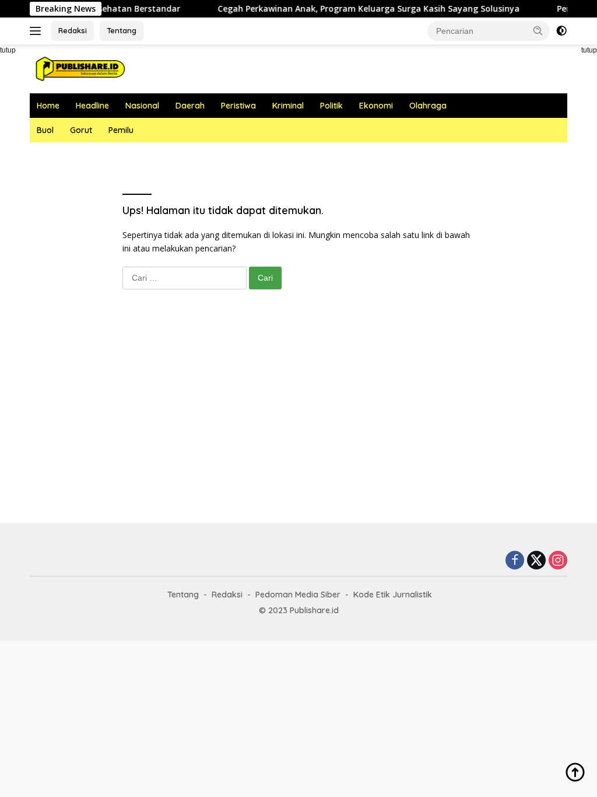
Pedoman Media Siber (297, 594)
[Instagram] (558, 561)
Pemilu (121, 130)
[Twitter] (536, 561)
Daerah (190, 105)
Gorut (81, 130)
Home (48, 105)
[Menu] (37, 31)
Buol (45, 130)
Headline (92, 105)
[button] (538, 30)
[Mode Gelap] (561, 31)
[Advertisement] (298, 417)
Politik (331, 105)
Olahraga (428, 105)
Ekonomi (376, 105)
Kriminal (288, 105)
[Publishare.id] (79, 68)
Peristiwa (238, 105)
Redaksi (72, 30)
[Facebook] (514, 561)
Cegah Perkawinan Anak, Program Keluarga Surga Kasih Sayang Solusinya (357, 9)
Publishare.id (314, 610)
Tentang (121, 30)
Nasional (142, 105)
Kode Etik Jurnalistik (392, 594)
